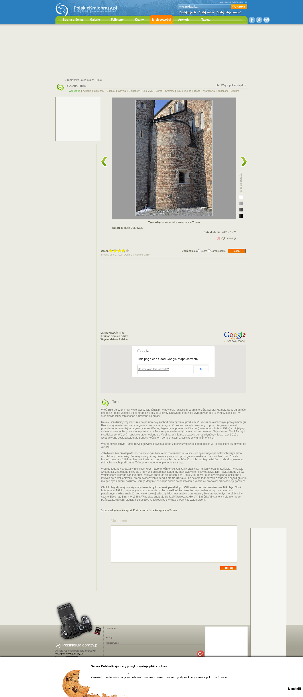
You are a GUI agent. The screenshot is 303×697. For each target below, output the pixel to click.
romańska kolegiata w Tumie (159, 510)
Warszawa (209, 91)
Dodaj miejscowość (229, 12)
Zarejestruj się (240, 2)
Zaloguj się (225, 2)
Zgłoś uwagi (228, 238)
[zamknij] (294, 688)
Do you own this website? (153, 369)
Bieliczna (99, 91)
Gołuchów (134, 91)
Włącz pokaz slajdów (233, 85)
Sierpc (158, 91)
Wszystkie (74, 91)
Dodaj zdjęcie (187, 12)
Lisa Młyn (147, 91)
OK (201, 369)
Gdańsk (110, 91)
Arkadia (87, 91)
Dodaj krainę (206, 12)
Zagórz (235, 91)
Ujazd (197, 91)
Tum (82, 86)
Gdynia (122, 91)
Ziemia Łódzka (119, 336)
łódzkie (123, 339)
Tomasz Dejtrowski (132, 227)
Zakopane (223, 91)
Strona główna (73, 19)
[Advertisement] (151, 52)
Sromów (169, 91)
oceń (237, 251)
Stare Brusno (184, 91)
